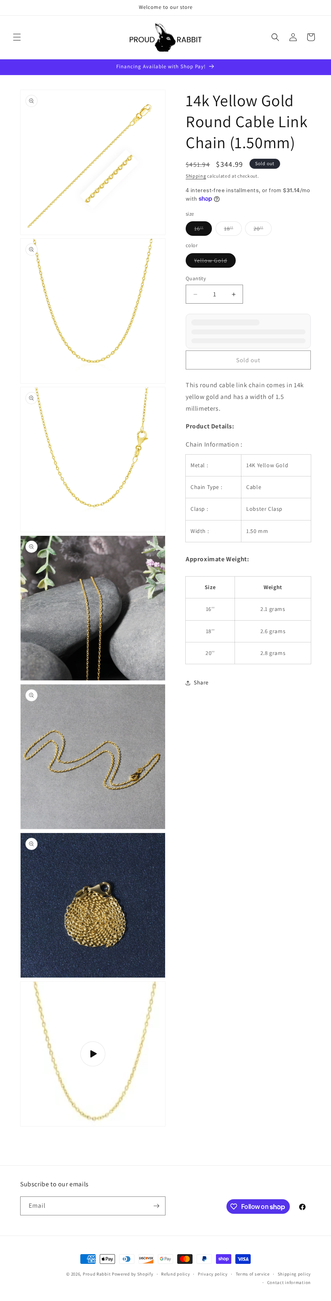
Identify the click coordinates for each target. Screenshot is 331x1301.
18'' (233, 230)
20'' (262, 230)
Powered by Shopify (132, 1274)
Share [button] (201, 682)
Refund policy (175, 1274)
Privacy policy (213, 1274)
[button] (17, 37)
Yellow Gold (215, 262)
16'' (203, 230)
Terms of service (253, 1274)
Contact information (289, 1282)
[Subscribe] (156, 1205)
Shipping (196, 176)
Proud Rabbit (97, 1274)
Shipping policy (294, 1274)
